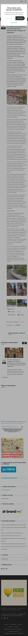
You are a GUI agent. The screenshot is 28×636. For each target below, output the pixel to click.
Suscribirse (20, 18)
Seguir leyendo (14, 22)
